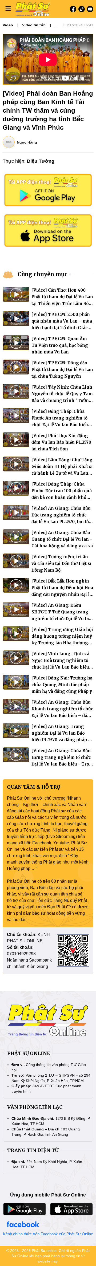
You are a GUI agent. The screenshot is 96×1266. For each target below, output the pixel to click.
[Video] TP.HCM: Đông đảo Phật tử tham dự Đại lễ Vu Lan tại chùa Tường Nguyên (62, 369)
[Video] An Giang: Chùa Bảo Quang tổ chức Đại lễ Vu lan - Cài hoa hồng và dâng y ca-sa (62, 539)
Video (8, 25)
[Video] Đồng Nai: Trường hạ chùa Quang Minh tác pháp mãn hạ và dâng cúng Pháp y (61, 684)
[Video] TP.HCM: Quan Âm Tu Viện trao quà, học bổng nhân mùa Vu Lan (59, 345)
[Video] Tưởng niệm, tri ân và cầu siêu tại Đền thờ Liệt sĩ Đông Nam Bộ (61, 563)
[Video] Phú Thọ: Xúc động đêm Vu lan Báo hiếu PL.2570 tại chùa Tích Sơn (61, 442)
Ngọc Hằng (27, 142)
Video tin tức (34, 25)
